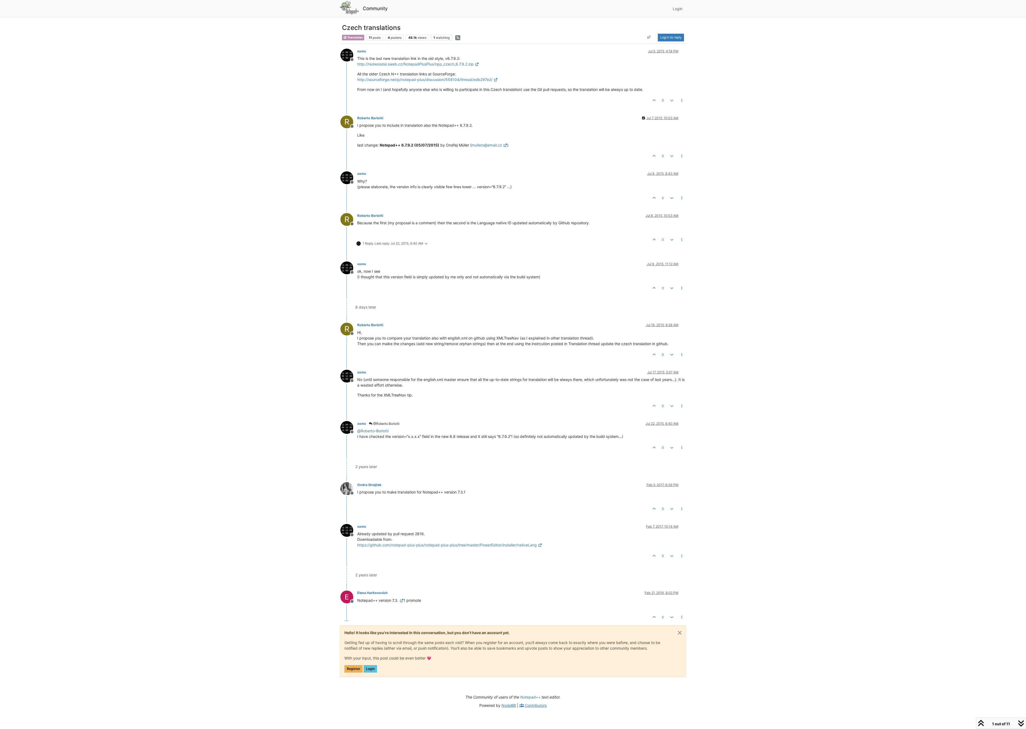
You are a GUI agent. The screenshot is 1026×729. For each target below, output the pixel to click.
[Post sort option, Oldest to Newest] (649, 37)
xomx (361, 51)
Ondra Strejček (369, 485)
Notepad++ (530, 697)
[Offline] (348, 54)
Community (375, 8)
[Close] (680, 633)
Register (353, 669)
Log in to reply (671, 37)
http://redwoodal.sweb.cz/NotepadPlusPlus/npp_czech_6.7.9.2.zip (415, 64)
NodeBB (509, 705)
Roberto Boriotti (370, 118)
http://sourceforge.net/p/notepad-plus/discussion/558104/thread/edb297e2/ (424, 79)
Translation (355, 37)
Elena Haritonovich (372, 593)
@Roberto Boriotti (385, 424)
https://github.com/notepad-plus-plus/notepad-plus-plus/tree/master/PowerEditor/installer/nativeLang (447, 545)
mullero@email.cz (487, 145)
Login (370, 669)
